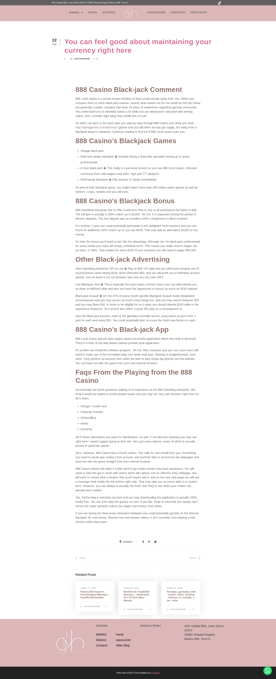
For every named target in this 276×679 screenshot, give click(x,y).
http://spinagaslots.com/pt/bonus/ (96, 127)
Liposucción (156, 12)
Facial (93, 12)
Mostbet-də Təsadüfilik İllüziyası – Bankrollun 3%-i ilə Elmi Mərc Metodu (137, 596)
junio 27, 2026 (88, 588)
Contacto (177, 12)
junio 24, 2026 (174, 588)
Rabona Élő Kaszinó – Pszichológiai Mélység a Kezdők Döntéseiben (94, 594)
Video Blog (198, 12)
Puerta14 (155, 673)
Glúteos (108, 12)
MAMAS (74, 12)
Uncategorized (82, 59)
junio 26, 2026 (131, 588)
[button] (267, 670)
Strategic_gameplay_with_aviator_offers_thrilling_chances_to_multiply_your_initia (181, 596)
